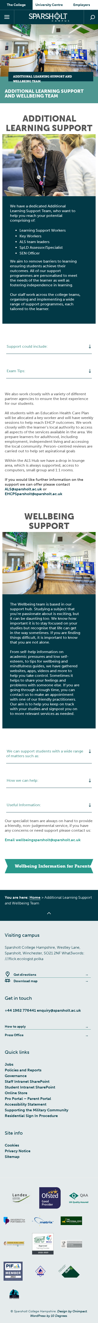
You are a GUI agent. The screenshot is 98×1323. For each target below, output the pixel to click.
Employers (81, 5)
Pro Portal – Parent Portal (28, 1098)
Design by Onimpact (72, 1311)
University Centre (49, 5)
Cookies (12, 1145)
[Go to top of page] (49, 916)
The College (16, 5)
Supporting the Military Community (36, 1110)
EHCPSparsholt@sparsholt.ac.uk (33, 494)
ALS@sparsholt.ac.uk (24, 489)
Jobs (9, 1064)
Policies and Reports (23, 1070)
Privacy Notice (17, 1151)
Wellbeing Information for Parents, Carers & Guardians (54, 866)
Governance (16, 1076)
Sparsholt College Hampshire (49, 17)
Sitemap (12, 1156)
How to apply (15, 1027)
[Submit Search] (92, 17)
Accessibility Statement (25, 1104)
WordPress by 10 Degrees (48, 1316)
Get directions (25, 975)
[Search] (91, 17)
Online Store (16, 1093)
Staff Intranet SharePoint (27, 1081)
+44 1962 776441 (20, 1010)
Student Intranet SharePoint (30, 1087)
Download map (26, 981)
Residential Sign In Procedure (31, 1115)
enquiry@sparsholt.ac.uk (59, 1010)
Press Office (14, 1035)
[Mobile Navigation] (7, 17)
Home (34, 897)
